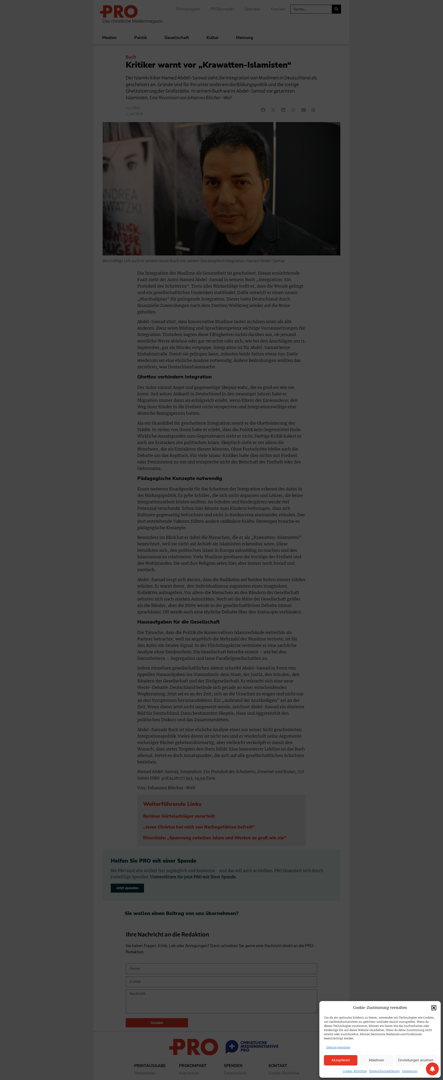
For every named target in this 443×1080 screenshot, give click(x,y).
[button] (433, 1007)
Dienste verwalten (338, 1047)
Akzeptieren (340, 1060)
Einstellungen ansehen (416, 1060)
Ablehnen (376, 1060)
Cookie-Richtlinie (355, 1071)
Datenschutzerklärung (384, 1071)
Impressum (409, 1071)
